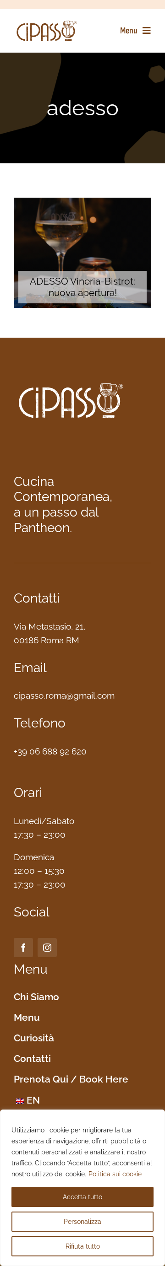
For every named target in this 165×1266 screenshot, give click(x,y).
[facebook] (23, 947)
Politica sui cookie (115, 1174)
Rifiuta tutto (83, 1246)
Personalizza (82, 1221)
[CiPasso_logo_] (47, 22)
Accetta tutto (82, 1197)
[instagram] (47, 947)
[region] (82, 1188)
